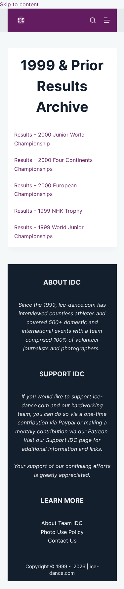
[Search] (93, 20)
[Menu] (107, 20)
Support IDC (61, 440)
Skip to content (19, 4)
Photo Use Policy (62, 532)
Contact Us (62, 540)
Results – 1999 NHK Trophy (48, 210)
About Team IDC (62, 523)
